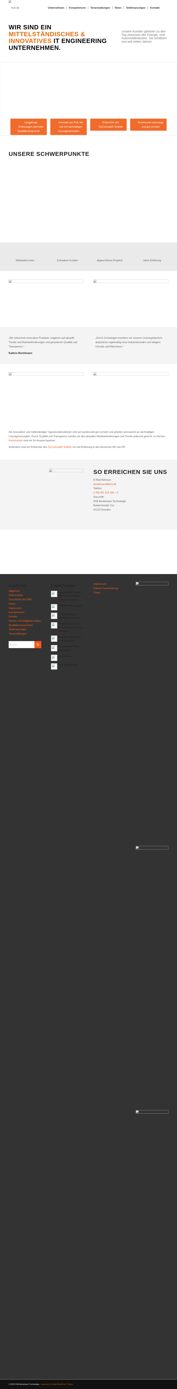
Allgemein (14, 590)
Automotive (65, 656)
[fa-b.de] (14, 8)
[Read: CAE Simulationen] (54, 666)
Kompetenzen (16, 612)
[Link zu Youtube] (160, 1383)
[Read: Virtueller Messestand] (54, 607)
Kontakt (13, 616)
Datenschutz (16, 595)
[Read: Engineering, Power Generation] (54, 648)
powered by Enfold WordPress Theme (57, 1384)
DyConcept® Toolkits (60, 446)
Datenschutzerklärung (105, 588)
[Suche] (165, 8)
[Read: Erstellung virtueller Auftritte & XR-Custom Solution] (54, 625)
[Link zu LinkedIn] (165, 1383)
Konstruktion (16, 440)
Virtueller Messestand (70, 605)
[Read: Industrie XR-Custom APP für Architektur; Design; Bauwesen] (54, 594)
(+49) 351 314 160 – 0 (105, 492)
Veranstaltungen (18, 633)
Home (12, 603)
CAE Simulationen (68, 665)
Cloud (96, 592)
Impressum (15, 608)
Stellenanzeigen (17, 629)
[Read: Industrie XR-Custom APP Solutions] (54, 639)
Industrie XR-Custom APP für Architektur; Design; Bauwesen (70, 596)
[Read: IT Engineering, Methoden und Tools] (54, 616)
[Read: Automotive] (54, 658)
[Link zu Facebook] (155, 1383)
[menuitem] (56, 8)
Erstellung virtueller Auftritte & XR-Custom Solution (70, 627)
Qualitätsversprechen (21, 625)
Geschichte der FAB (20, 599)
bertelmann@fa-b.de (104, 484)
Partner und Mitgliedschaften (25, 620)
